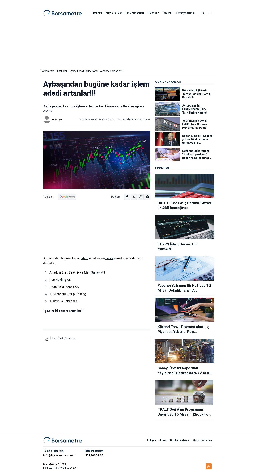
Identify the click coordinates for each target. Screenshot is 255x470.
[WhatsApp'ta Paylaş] (147, 197)
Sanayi (95, 272)
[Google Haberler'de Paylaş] (67, 197)
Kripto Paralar (114, 13)
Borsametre (47, 71)
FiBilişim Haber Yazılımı (56, 468)
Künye (162, 440)
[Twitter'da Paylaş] (134, 197)
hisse (109, 258)
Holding (61, 280)
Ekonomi (97, 13)
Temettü (167, 13)
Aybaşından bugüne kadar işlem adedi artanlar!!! (96, 71)
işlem (84, 258)
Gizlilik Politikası (180, 440)
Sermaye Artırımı (185, 13)
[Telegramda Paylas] (141, 197)
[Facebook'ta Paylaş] (127, 197)
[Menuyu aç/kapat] (210, 13)
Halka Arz (153, 13)
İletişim (151, 440)
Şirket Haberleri (135, 13)
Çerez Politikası (202, 440)
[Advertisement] (127, 43)
